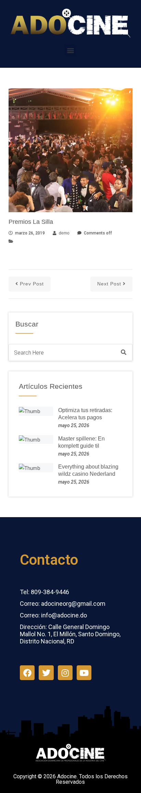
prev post (32, 283)
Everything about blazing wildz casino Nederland (88, 470)
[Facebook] (27, 672)
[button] (70, 50)
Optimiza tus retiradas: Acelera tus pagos (85, 413)
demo (64, 233)
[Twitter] (46, 672)
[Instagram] (65, 672)
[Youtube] (84, 672)
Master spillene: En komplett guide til (81, 442)
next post (109, 283)
